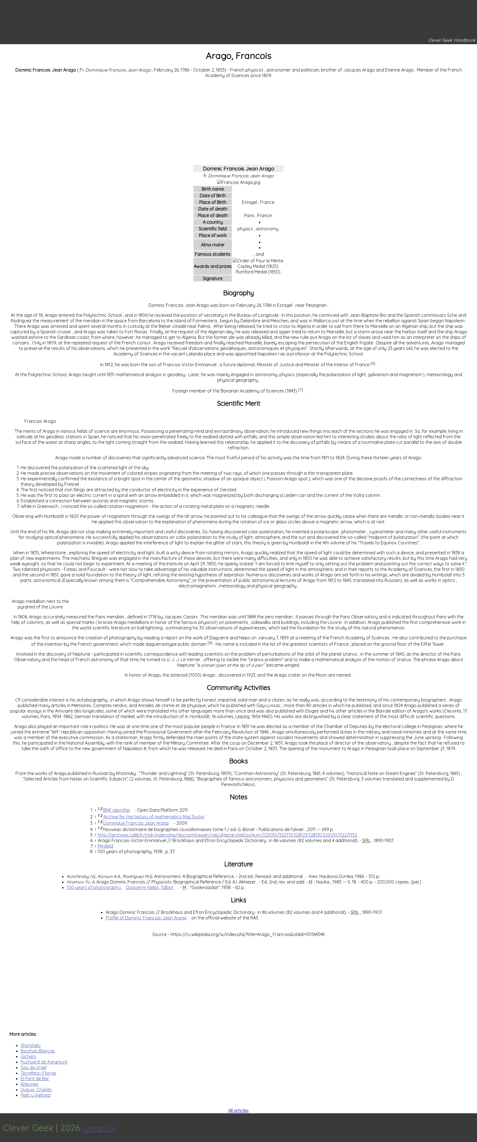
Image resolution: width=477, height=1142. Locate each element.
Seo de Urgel (33, 1067)
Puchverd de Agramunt (44, 1062)
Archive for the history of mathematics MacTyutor (154, 816)
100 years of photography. (94, 887)
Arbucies (29, 1084)
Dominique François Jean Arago (136, 823)
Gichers (28, 1056)
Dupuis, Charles (36, 1089)
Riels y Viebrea (36, 1095)
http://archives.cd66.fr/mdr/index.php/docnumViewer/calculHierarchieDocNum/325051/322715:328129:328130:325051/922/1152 (227, 835)
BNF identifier (116, 810)
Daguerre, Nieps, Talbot (149, 887)
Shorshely (31, 1045)
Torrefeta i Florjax (38, 1073)
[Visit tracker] (472, 1127)
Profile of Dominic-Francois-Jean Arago (146, 918)
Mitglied (105, 846)
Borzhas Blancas (38, 1051)
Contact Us (99, 1128)
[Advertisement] (238, 121)
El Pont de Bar (35, 1078)
